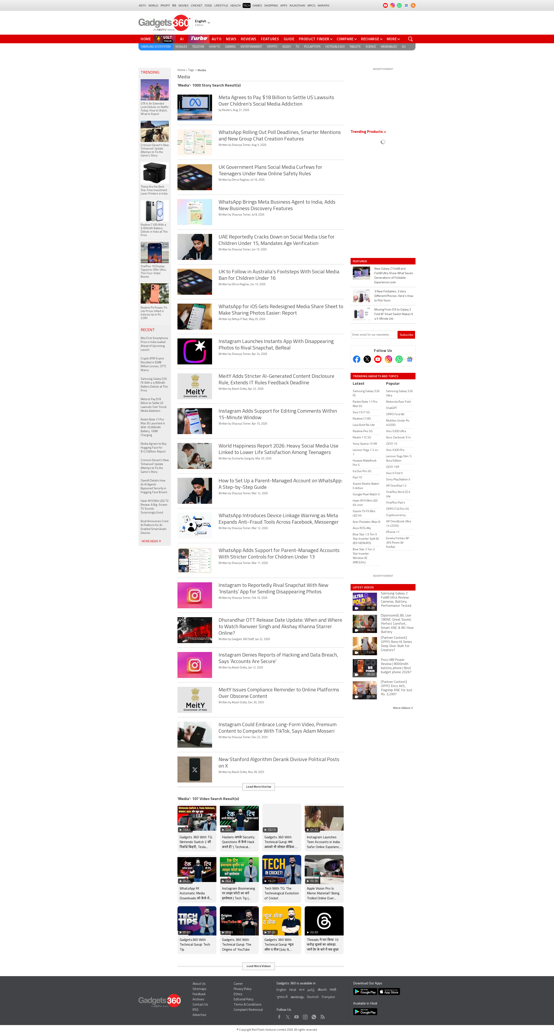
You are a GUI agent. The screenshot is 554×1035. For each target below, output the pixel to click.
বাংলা (301, 990)
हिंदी (174, 5)
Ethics (238, 994)
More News (150, 541)
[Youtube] (378, 359)
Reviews (248, 39)
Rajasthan (297, 5)
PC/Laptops (312, 46)
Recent (148, 330)
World (153, 5)
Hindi (292, 990)
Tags (191, 70)
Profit (165, 5)
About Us (199, 984)
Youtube (296, 1015)
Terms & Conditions (247, 1004)
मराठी (333, 990)
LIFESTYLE (221, 5)
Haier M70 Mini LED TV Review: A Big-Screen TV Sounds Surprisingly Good (155, 507)
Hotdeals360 (335, 46)
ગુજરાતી (282, 997)
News (231, 39)
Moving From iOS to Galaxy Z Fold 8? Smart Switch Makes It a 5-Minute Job (393, 314)
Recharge (370, 39)
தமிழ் (311, 990)
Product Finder (314, 39)
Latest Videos (363, 587)
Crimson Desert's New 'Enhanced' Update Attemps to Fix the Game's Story (155, 466)
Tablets (355, 46)
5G (404, 46)
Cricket (196, 5)
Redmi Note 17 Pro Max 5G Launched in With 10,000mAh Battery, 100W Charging (153, 427)
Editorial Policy (243, 999)
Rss (322, 1015)
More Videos (402, 707)
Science (371, 46)
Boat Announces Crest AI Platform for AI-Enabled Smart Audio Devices (154, 527)
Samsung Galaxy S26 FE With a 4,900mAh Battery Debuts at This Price (154, 385)
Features (270, 39)
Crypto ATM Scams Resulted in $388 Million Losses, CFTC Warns (153, 364)
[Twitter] (367, 359)
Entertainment (251, 46)
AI (182, 39)
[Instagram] (388, 359)
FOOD (208, 5)
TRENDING (150, 73)
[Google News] (409, 359)
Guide (289, 39)
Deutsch (313, 997)
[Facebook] (356, 359)
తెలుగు (322, 990)
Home (146, 39)
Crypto (272, 46)
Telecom (198, 46)
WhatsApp (314, 1015)
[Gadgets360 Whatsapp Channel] (399, 359)
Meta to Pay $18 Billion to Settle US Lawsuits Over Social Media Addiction (153, 405)
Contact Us (200, 1004)
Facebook (279, 1015)
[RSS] (413, 5)
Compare (345, 39)
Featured (360, 261)
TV (297, 46)
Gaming (230, 46)
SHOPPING (271, 5)
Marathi (323, 5)
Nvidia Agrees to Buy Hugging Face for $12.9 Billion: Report (153, 448)
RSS (195, 1010)
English (281, 990)
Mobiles (181, 46)
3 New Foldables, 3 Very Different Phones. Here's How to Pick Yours (393, 296)
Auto (217, 39)
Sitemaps (199, 989)
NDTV (142, 5)
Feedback (199, 994)
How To (214, 46)
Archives (198, 999)
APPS (283, 5)
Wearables (389, 46)
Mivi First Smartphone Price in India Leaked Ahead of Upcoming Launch (154, 344)
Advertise (199, 1015)
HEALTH (235, 5)
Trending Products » (368, 132)
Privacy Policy (242, 989)
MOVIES (183, 5)
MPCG (311, 5)
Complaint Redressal (248, 1010)
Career (238, 984)
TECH (246, 5)
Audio (286, 46)
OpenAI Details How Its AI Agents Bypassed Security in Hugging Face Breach (154, 486)
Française (328, 997)
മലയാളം (297, 997)
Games (257, 5)
